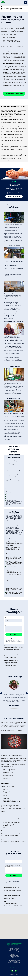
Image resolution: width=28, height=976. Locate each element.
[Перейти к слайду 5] (11, 708)
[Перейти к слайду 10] (16, 708)
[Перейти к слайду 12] (18, 708)
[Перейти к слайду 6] (12, 708)
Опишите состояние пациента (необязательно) (12, 624)
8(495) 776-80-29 (14, 968)
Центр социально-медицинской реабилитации (11, 8)
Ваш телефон (8, 617)
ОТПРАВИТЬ (13, 634)
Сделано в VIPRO (14, 974)
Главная (3, 6)
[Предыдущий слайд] (1, 693)
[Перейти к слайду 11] (17, 708)
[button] (14, 196)
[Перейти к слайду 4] (10, 708)
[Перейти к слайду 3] (9, 708)
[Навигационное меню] (25, 2)
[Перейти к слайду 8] (14, 708)
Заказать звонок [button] (14, 3)
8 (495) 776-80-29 (16, 2)
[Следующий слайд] (27, 693)
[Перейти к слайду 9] (15, 708)
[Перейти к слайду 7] (13, 708)
